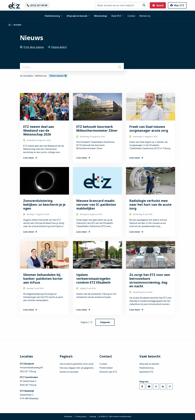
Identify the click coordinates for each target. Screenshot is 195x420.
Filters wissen (57, 75)
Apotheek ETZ (146, 371)
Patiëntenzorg (52, 15)
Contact (131, 15)
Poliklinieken (106, 367)
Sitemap (93, 416)
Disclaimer (68, 416)
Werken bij (144, 15)
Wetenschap (100, 15)
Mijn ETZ (179, 5)
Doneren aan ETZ (108, 371)
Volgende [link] (105, 322)
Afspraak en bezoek (77, 15)
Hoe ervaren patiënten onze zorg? (77, 363)
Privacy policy (81, 416)
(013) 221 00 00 (38, 5)
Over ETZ (116, 15)
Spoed (159, 5)
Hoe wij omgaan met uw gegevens (77, 367)
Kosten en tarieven (69, 371)
